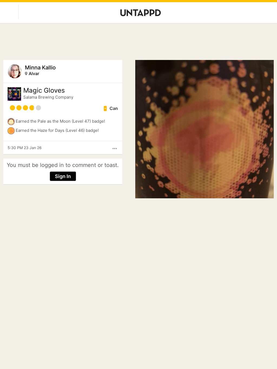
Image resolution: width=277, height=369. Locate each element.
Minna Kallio (40, 67)
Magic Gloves (44, 90)
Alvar (34, 73)
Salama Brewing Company (48, 97)
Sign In (63, 176)
